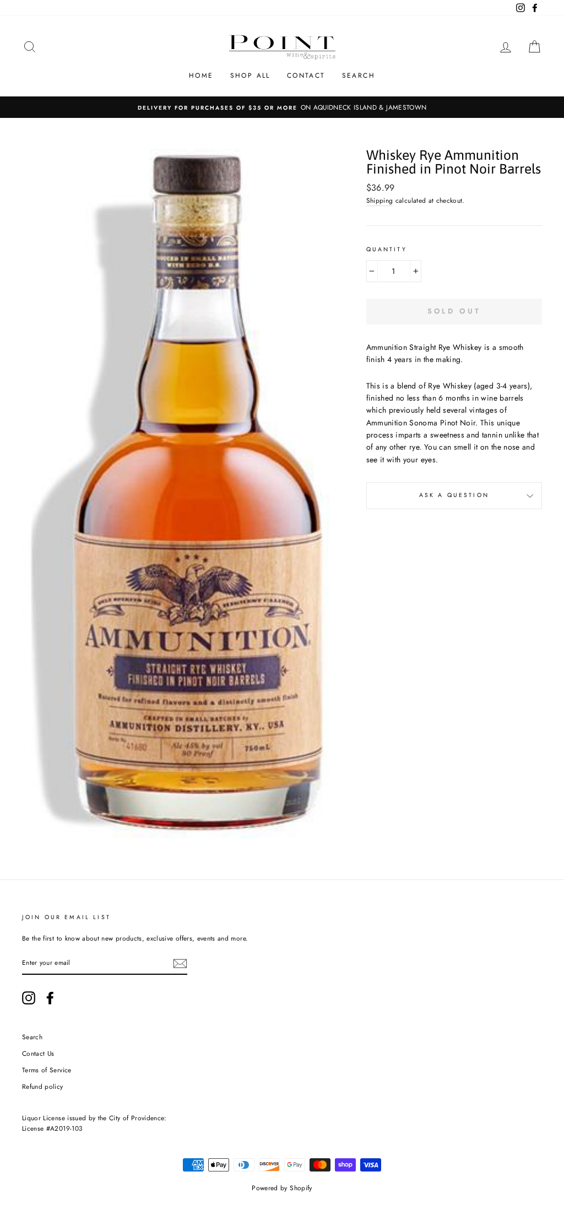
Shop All (250, 75)
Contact (306, 75)
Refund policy (42, 1086)
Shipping (379, 200)
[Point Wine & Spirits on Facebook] (50, 998)
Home (201, 75)
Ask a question (454, 495)
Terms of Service (47, 1070)
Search (358, 75)
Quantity (386, 249)
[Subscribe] (180, 963)
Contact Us (38, 1053)
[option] (282, 107)
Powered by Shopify (282, 1188)
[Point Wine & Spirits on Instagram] (28, 998)
